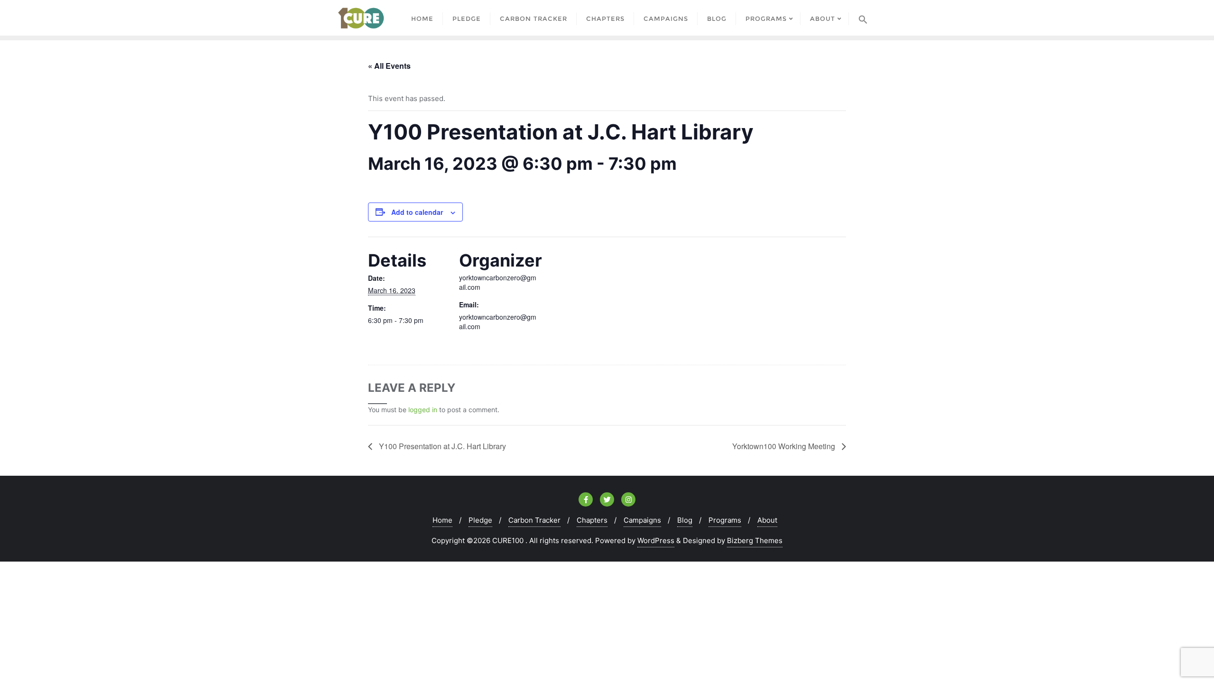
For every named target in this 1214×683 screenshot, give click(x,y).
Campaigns (642, 520)
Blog (684, 520)
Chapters (592, 520)
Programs (724, 520)
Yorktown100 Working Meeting (784, 446)
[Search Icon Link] (863, 18)
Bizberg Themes (754, 540)
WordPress (655, 540)
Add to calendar (417, 212)
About (767, 520)
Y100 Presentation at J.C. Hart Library (441, 446)
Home (442, 520)
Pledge (480, 520)
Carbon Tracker (534, 520)
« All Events (389, 65)
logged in (422, 410)
